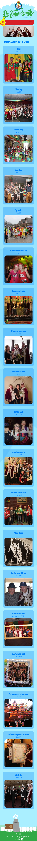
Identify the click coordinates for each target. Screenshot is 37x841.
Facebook (27, 836)
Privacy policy (10, 836)
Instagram (19, 836)
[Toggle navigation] (30, 22)
